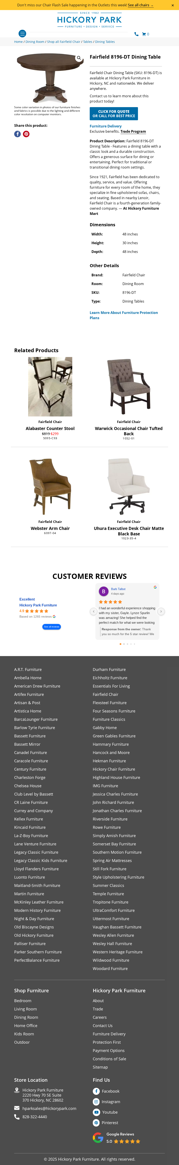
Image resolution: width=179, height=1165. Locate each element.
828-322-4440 (34, 1116)
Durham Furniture (109, 669)
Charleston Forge (29, 777)
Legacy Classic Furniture (36, 852)
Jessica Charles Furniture (115, 794)
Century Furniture (30, 769)
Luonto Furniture (29, 877)
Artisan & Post (27, 702)
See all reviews (51, 626)
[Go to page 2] (127, 644)
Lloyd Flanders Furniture (36, 868)
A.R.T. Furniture (28, 669)
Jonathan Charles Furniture (117, 810)
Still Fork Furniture (109, 868)
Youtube (110, 1112)
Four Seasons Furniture (114, 711)
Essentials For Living (111, 686)
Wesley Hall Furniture (112, 943)
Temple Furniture (108, 893)
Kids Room (24, 1033)
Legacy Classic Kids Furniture (40, 860)
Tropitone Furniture (110, 902)
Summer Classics (108, 885)
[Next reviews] (161, 611)
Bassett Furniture (30, 735)
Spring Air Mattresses (112, 860)
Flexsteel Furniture (110, 702)
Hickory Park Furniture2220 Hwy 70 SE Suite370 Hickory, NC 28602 (42, 1095)
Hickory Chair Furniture (114, 769)
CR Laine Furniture (31, 802)
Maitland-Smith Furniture (37, 885)
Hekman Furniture (109, 760)
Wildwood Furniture (111, 960)
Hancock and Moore (111, 752)
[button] (79, 58)
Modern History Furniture (37, 910)
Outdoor (22, 1042)
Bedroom (22, 1000)
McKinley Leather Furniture (39, 902)
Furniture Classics (109, 719)
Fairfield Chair (50, 422)
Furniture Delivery (106, 126)
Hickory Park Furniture (38, 605)
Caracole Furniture (31, 760)
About (98, 1000)
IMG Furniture (105, 785)
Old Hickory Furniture (33, 935)
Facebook (110, 1091)
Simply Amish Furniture (114, 835)
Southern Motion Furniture (117, 852)
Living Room (25, 1009)
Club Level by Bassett (33, 794)
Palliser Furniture (30, 943)
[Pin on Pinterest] (26, 134)
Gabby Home (105, 727)
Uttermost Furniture (111, 918)
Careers (100, 1017)
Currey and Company (33, 810)
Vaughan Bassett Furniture (117, 927)
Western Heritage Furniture (118, 951)
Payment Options (109, 1050)
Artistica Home (27, 711)
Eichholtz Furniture (110, 677)
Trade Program (133, 131)
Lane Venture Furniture (35, 843)
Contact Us (103, 1025)
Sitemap (100, 1067)
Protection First (107, 1042)
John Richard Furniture (113, 802)
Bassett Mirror (27, 744)
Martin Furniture (29, 893)
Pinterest (110, 1122)
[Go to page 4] (134, 644)
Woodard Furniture (110, 968)
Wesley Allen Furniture (113, 935)
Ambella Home (27, 677)
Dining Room (26, 1017)
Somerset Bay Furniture (114, 843)
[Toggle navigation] (22, 33)
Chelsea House (27, 785)
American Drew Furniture (37, 686)
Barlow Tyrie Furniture (34, 727)
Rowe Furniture (107, 827)
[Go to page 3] (130, 644)
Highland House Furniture (116, 777)
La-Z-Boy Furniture (31, 835)
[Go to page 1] (124, 644)
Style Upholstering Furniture (118, 877)
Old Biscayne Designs (34, 927)
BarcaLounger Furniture (36, 719)
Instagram (111, 1101)
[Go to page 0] (120, 644)
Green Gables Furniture (114, 735)
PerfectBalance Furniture (37, 960)
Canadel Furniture (30, 752)
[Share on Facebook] (17, 134)
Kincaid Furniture (30, 827)
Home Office (25, 1025)
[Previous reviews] (93, 611)
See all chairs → (141, 5)
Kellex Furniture (28, 819)
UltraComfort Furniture (114, 910)
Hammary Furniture (111, 744)
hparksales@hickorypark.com (49, 1108)
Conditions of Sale (109, 1058)
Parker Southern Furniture (38, 951)
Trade (98, 1009)
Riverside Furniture (110, 819)
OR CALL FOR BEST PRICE (114, 113)
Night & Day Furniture (34, 918)
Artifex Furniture (29, 694)
